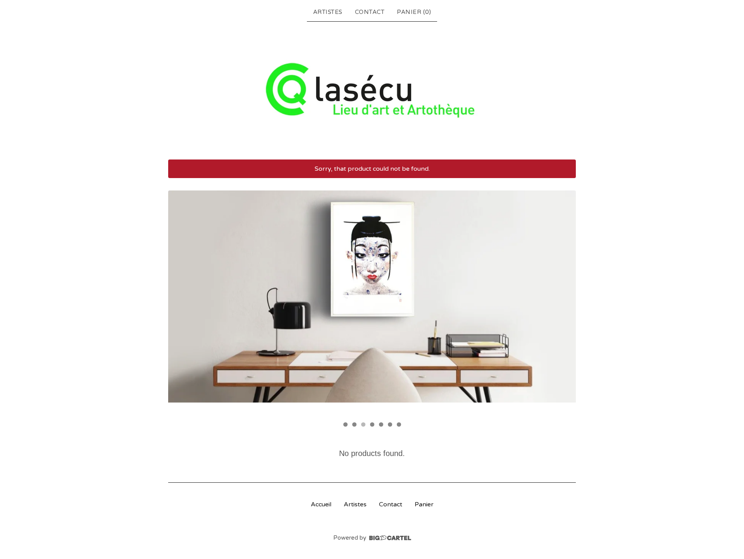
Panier (424, 504)
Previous (181, 303)
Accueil (321, 504)
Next (562, 303)
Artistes (328, 12)
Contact (370, 12)
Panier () (414, 12)
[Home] (372, 90)
